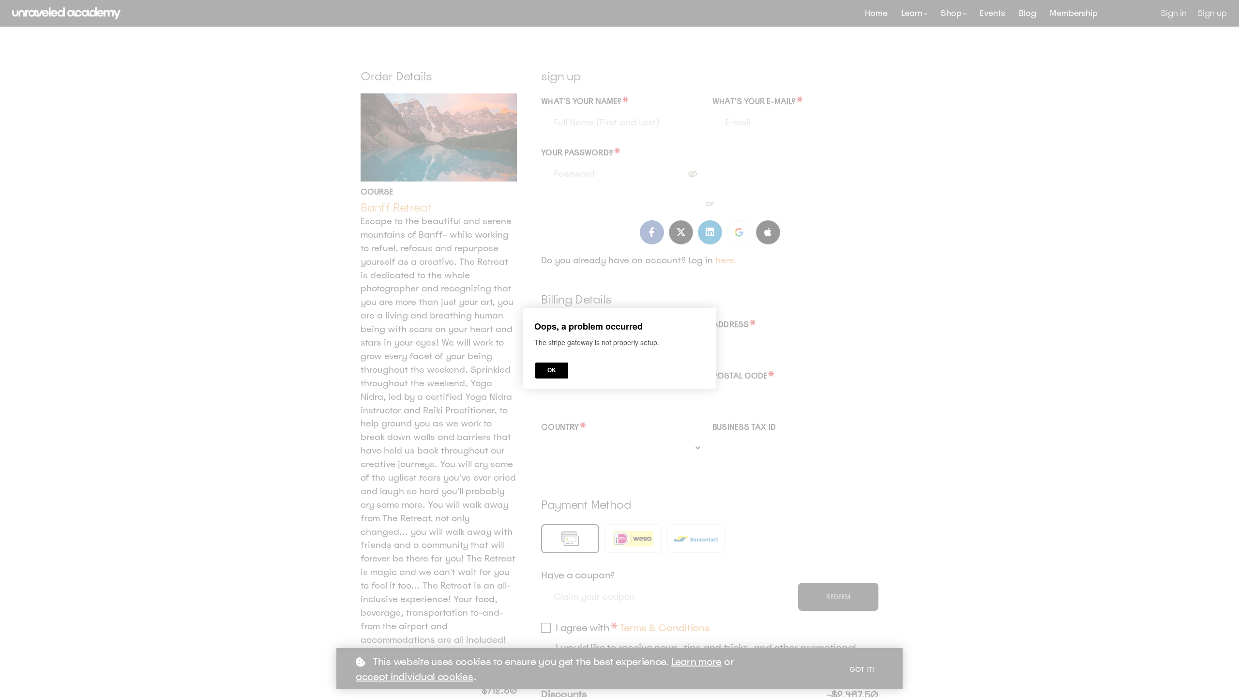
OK (551, 370)
